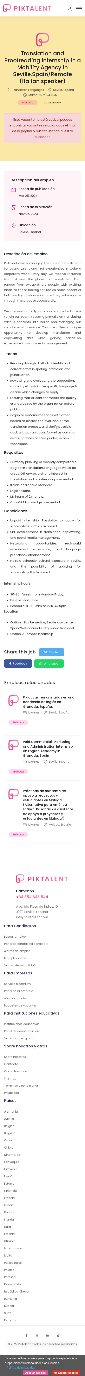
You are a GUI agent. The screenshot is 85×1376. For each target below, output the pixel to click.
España (9, 1176)
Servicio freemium (17, 984)
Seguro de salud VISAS (20, 965)
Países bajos (13, 1263)
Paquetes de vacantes (20, 1005)
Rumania (10, 1299)
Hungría (9, 1212)
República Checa (16, 1291)
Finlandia (10, 1191)
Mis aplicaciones (16, 958)
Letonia (9, 1234)
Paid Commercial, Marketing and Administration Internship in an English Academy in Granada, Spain (50, 748)
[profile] (70, 8)
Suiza (8, 1313)
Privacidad (11, 1093)
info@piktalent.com (32, 917)
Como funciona (15, 1071)
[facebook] (26, 1335)
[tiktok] (58, 1335)
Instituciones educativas (21, 1024)
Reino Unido (12, 1284)
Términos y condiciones (21, 1086)
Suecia (9, 1306)
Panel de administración (21, 1031)
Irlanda (9, 1219)
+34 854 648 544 (32, 896)
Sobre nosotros (15, 1057)
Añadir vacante (15, 998)
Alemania (11, 1112)
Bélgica (9, 1126)
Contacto (11, 1064)
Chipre (9, 1148)
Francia (9, 1198)
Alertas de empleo (17, 951)
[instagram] (37, 1335)
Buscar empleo (15, 937)
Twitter (53, 652)
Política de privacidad (20, 1367)
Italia (7, 1227)
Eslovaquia (11, 1162)
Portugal (10, 1277)
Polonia (9, 1270)
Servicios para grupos (19, 1038)
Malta (8, 1255)
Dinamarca (12, 1155)
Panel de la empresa (19, 991)
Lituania (9, 1241)
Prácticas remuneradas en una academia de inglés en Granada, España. (48, 702)
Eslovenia (10, 1169)
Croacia (9, 1140)
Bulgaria (9, 1133)
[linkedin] (47, 1335)
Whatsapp (51, 663)
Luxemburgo (13, 1248)
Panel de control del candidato (26, 944)
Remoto (10, 1320)
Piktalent (24, 1344)
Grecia (9, 1205)
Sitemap (10, 1078)
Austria (9, 1119)
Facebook (19, 663)
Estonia (9, 1183)
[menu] (79, 9)
